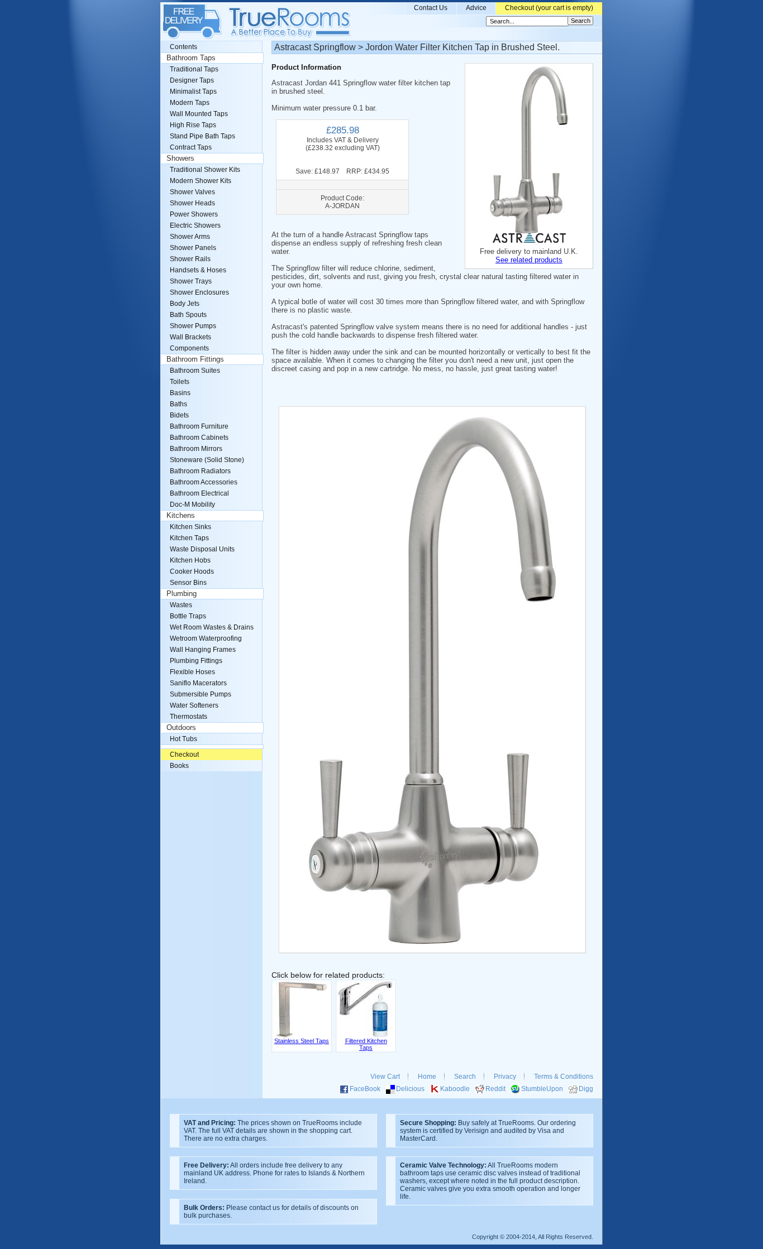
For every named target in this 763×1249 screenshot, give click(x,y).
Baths (178, 404)
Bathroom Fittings (195, 359)
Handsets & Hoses (198, 270)
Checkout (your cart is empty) (549, 8)
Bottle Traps (188, 616)
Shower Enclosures (199, 292)
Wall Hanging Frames (203, 650)
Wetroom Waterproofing (206, 638)
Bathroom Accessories (203, 482)
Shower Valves (192, 192)
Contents (183, 47)
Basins (180, 393)
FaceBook (365, 1089)
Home (427, 1076)
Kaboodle (455, 1089)
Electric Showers (195, 225)
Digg (586, 1089)
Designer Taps (192, 80)
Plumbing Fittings (196, 661)
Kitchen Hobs (190, 560)
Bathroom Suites (195, 370)
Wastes (181, 605)
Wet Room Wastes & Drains (212, 627)
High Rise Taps (193, 125)
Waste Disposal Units (202, 549)
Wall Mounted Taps (199, 114)
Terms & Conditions (563, 1076)
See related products (528, 260)
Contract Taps (191, 147)
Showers (180, 158)
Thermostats (188, 716)
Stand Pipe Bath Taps (202, 136)
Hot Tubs (183, 739)
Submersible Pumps (200, 694)
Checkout (184, 754)
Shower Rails (190, 259)
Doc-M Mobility (192, 504)
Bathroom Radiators (200, 471)
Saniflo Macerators (198, 683)
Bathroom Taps (191, 58)
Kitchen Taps (189, 538)
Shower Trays (191, 281)
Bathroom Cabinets (199, 437)
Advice (476, 8)
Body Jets (184, 304)
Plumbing (181, 594)
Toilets (179, 382)
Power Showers (194, 214)
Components (189, 348)
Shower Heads (192, 203)
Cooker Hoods (192, 571)
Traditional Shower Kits (205, 170)
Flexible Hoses (192, 672)
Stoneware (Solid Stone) (207, 460)
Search (465, 1076)
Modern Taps (189, 103)
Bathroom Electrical (199, 493)
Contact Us (430, 8)
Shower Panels (193, 248)
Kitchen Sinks (190, 527)
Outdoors (181, 728)
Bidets (179, 415)
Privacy (505, 1076)
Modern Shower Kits (200, 181)
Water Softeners (194, 705)
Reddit (495, 1089)
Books (179, 766)
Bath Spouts (188, 315)
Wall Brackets (190, 337)
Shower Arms (190, 237)
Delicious (410, 1089)
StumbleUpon (542, 1089)
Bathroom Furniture (199, 426)
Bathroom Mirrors (196, 449)
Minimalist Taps (193, 91)
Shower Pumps (193, 326)
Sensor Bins (188, 583)
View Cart (385, 1076)
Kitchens (180, 516)
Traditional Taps (194, 69)
